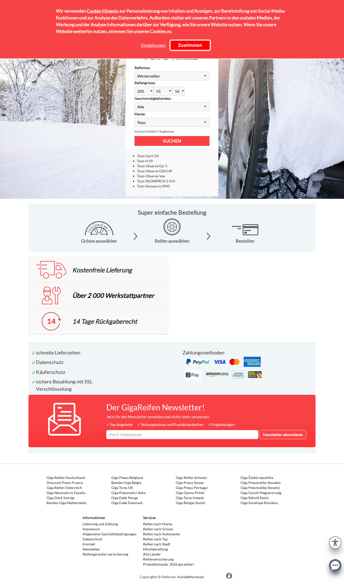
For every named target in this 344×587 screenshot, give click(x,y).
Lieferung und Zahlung (100, 524)
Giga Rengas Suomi (190, 503)
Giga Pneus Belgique (127, 477)
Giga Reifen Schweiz (191, 477)
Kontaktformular (191, 577)
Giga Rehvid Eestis (254, 498)
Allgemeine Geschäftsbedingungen (109, 534)
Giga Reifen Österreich (64, 487)
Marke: (140, 114)
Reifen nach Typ (155, 539)
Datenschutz (92, 539)
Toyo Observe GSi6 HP (154, 171)
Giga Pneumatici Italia (128, 493)
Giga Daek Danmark (127, 503)
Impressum (91, 529)
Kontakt (89, 544)
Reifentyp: (142, 68)
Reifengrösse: (145, 83)
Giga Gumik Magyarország (260, 493)
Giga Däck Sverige (61, 498)
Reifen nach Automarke (161, 534)
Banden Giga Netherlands (66, 503)
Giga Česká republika (256, 477)
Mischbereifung (155, 549)
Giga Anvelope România (259, 503)
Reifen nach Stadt (156, 544)
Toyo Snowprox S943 (153, 186)
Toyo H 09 (145, 161)
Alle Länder (152, 554)
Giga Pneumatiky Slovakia (260, 482)
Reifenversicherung (158, 559)
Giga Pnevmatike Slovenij (260, 487)
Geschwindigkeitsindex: (152, 98)
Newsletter (91, 549)
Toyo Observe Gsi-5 (152, 166)
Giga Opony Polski (190, 493)
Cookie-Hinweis (103, 11)
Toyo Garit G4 (148, 156)
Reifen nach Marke (157, 524)
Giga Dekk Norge (124, 498)
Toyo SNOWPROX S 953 (156, 181)
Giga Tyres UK (122, 487)
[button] (335, 542)
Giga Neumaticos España (66, 493)
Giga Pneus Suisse (189, 482)
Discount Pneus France (65, 482)
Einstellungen (153, 45)
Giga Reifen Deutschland (66, 477)
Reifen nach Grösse (158, 529)
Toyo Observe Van (151, 176)
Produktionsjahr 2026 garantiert (168, 564)
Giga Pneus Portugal (192, 487)
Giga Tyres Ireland (190, 498)
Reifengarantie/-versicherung (105, 554)
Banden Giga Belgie (126, 482)
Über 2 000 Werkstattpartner (113, 295)
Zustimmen (190, 45)
